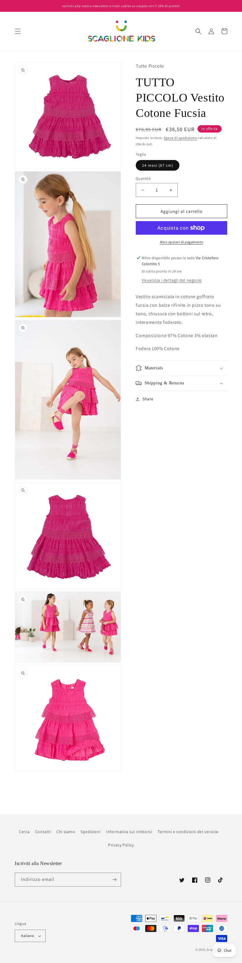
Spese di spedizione (180, 138)
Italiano (27, 935)
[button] (17, 31)
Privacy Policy (121, 845)
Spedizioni (90, 831)
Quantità (143, 178)
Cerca (24, 831)
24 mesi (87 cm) (157, 165)
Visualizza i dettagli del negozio (172, 280)
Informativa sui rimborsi (129, 831)
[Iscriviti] (114, 880)
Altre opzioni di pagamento (181, 242)
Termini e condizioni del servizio (188, 831)
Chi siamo (65, 831)
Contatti (43, 831)
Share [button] (148, 398)
